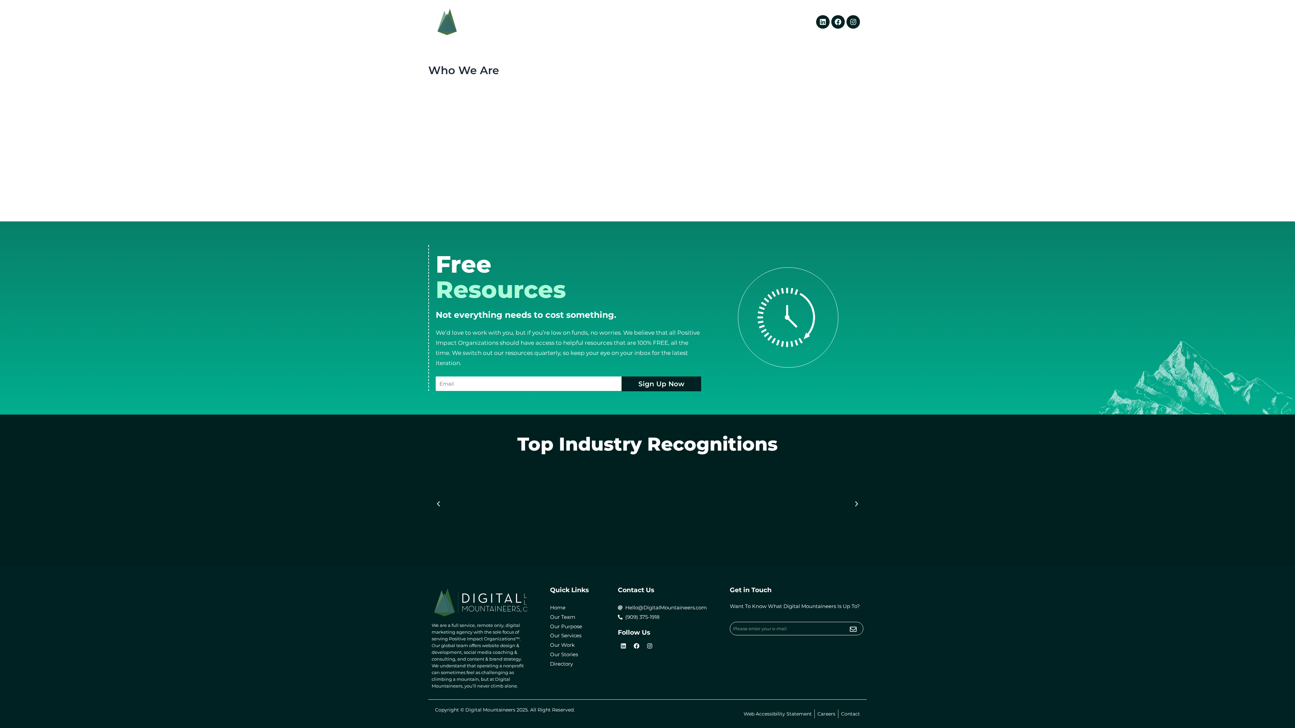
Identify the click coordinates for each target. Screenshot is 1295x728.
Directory (792, 22)
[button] (438, 503)
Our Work (685, 22)
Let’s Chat (758, 22)
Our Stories (722, 22)
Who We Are (640, 22)
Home (606, 22)
